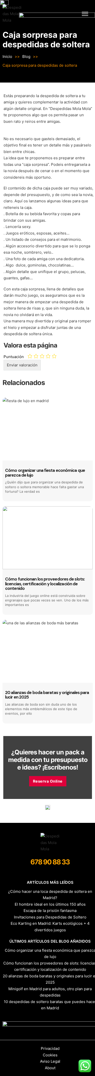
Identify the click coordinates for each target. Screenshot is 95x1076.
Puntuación (14, 356)
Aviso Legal (50, 1061)
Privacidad (50, 1048)
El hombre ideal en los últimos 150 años (50, 904)
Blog (26, 56)
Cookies (50, 1055)
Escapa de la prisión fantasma (50, 910)
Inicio (7, 56)
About (50, 1067)
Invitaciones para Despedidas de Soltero (50, 917)
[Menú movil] (85, 14)
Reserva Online (48, 781)
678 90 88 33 (50, 862)
